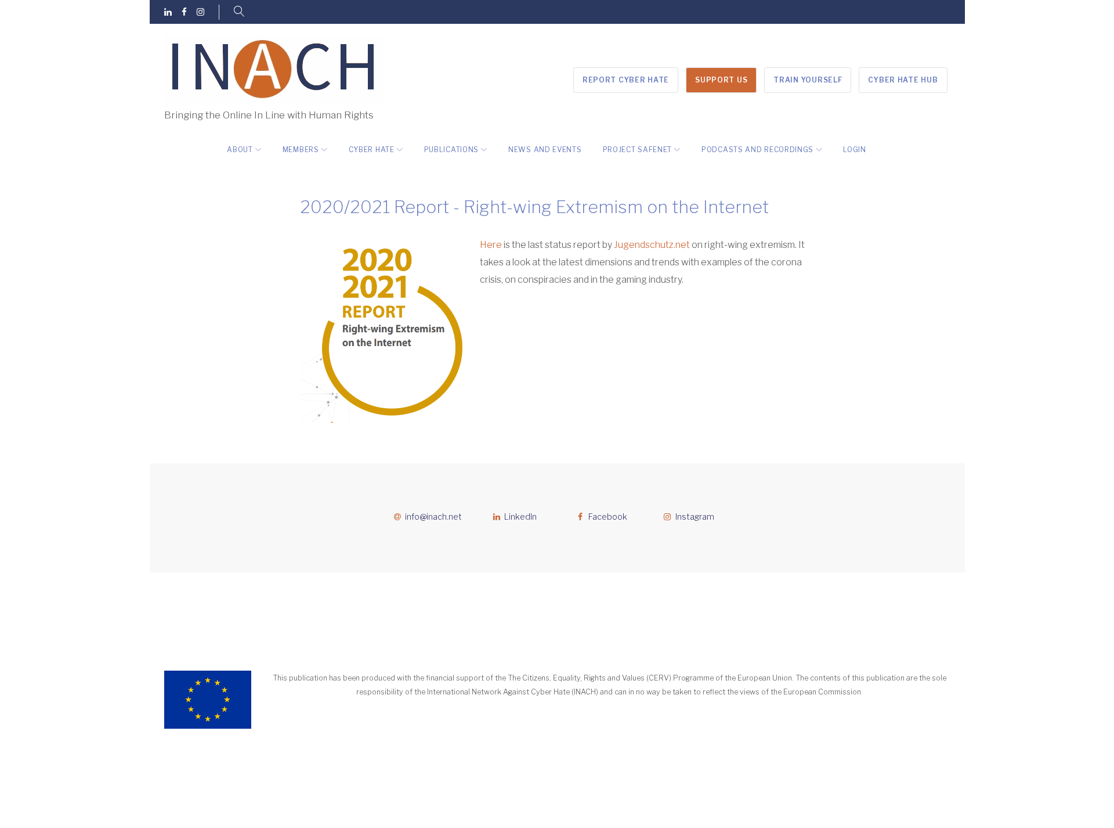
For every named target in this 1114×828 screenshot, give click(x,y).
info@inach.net (433, 516)
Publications (451, 149)
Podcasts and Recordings (757, 149)
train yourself (807, 79)
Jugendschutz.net (652, 244)
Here (491, 244)
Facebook (607, 516)
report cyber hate (626, 79)
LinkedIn (520, 516)
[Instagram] (200, 12)
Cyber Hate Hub (903, 79)
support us (721, 79)
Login (854, 149)
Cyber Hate (372, 149)
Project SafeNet (637, 149)
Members (301, 149)
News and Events (545, 149)
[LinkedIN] (168, 12)
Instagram (694, 516)
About (240, 149)
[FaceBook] (184, 12)
